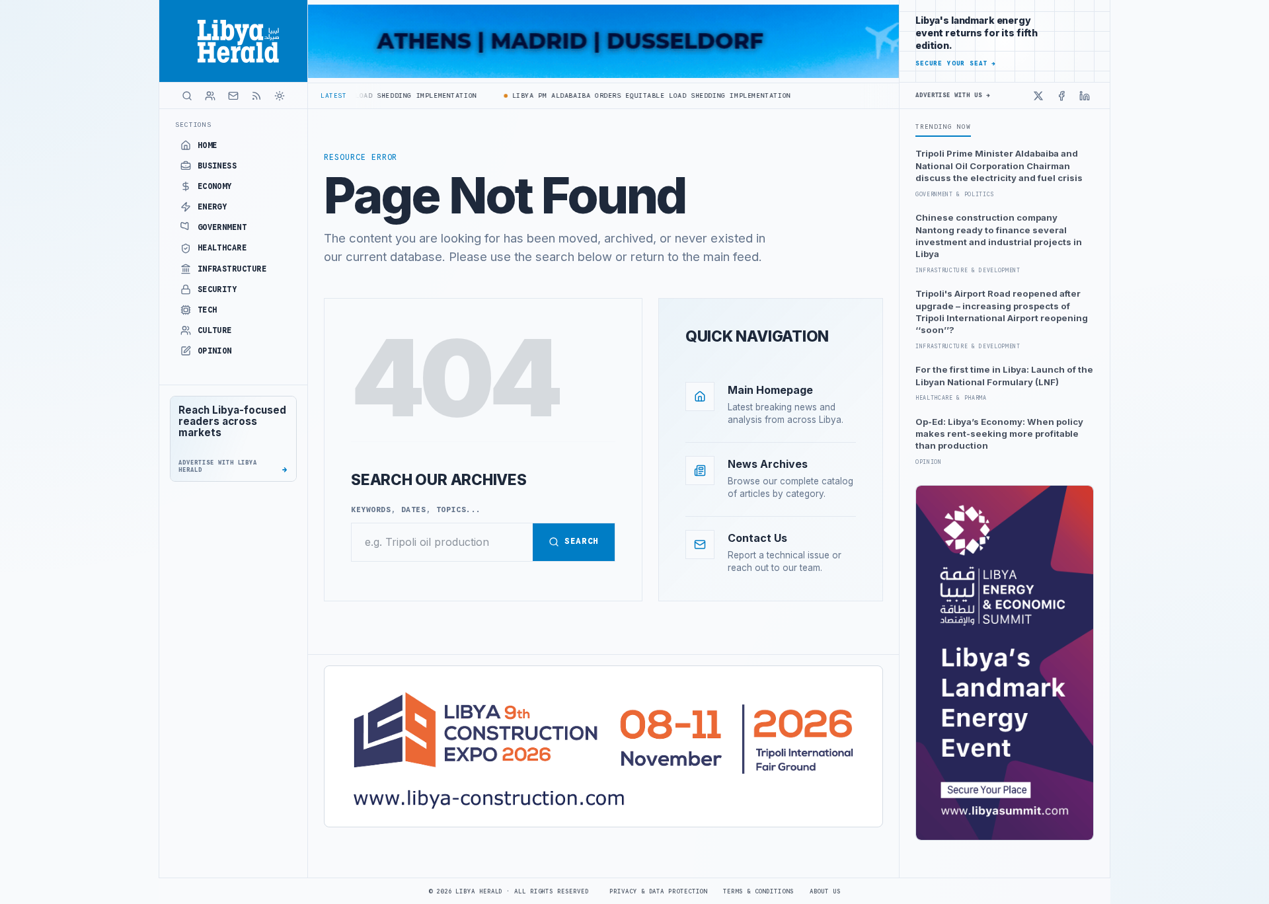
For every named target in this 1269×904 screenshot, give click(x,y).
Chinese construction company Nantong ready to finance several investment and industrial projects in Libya (998, 235)
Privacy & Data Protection (658, 891)
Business (217, 165)
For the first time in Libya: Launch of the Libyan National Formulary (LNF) (1004, 375)
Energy (212, 206)
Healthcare (222, 247)
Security (217, 289)
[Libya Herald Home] (233, 41)
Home (207, 145)
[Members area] (210, 96)
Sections (193, 124)
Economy (215, 186)
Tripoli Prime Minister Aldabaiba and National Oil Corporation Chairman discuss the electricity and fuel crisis (999, 165)
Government (222, 227)
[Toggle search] (187, 96)
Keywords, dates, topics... (416, 509)
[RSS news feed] (256, 96)
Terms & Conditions (758, 891)
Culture (215, 330)
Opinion (215, 351)
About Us (825, 891)
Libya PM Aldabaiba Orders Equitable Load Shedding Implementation (633, 95)
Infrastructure (232, 269)
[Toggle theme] (279, 96)
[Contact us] (233, 96)
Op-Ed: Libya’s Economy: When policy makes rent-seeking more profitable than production (999, 433)
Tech (207, 310)
